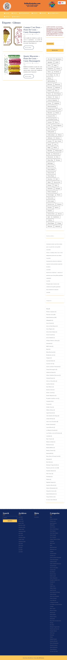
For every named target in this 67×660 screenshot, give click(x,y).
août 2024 (21, 543)
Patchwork (50, 188)
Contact (7, 16)
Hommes (58, 138)
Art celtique (50, 74)
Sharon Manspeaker (51, 488)
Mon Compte (16, 16)
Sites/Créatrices (24, 13)
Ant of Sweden (49, 337)
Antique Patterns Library (52, 340)
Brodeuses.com (50, 355)
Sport (49, 216)
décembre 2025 (22, 525)
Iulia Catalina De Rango (52, 415)
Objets (49, 182)
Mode (49, 153)
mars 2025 (21, 535)
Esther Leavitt (49, 392)
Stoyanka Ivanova (50, 491)
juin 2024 (20, 547)
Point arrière (51, 198)
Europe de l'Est (51, 115)
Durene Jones (49, 389)
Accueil (7, 13)
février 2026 (21, 521)
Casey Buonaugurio (51, 369)
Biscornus (50, 87)
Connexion (36, 517)
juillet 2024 (21, 545)
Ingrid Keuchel (49, 412)
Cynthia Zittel (49, 383)
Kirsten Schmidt (50, 424)
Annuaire (43, 13)
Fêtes (54, 128)
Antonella (48, 343)
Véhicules (50, 226)
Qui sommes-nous (53, 13)
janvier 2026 (21, 523)
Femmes (50, 122)
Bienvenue (57, 84)
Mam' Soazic (49, 438)
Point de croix (51, 204)
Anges (55, 65)
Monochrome (56, 153)
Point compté (51, 201)
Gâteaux (60, 134)
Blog (47, 308)
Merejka (48, 459)
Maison (55, 147)
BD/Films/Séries (51, 81)
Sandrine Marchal (50, 485)
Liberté (49, 144)
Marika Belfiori (49, 447)
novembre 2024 (22, 537)
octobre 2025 (21, 529)
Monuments (50, 156)
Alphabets (50, 62)
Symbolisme (56, 216)
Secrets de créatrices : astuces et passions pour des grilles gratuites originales (54, 275)
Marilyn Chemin (50, 450)
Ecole (59, 109)
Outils (56, 185)
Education (50, 112)
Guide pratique (51, 134)
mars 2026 (21, 519)
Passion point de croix (51, 467)
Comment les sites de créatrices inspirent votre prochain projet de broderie (54, 264)
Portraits (50, 207)
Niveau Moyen (51, 175)
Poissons (59, 204)
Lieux (55, 144)
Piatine (48, 479)
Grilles (15, 13)
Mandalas (50, 150)
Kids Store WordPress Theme (30, 657)
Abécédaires (59, 59)
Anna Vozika (49, 323)
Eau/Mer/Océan (51, 109)
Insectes (50, 141)
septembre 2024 (22, 541)
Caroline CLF (49, 363)
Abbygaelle (49, 320)
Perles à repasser (52, 191)
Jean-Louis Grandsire (51, 421)
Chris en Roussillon (51, 381)
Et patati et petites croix (52, 398)
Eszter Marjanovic (50, 395)
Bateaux (49, 78)
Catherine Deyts (50, 372)
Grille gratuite (51, 131)
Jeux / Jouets (58, 141)
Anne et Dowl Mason (51, 326)
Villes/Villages (51, 223)
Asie (57, 74)
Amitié (56, 62)
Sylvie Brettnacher (50, 493)
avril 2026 (21, 517)
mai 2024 (20, 549)
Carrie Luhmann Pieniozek (52, 366)
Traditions (50, 220)
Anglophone (50, 68)
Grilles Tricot (49, 407)
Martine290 (49, 453)
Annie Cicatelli (49, 334)
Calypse (48, 357)
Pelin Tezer (49, 473)
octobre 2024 (21, 539)
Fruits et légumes (57, 125)
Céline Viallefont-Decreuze (52, 375)
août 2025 (21, 533)
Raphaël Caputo (50, 482)
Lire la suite (29, 48)
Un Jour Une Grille (50, 499)
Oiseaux (49, 185)
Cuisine (49, 103)
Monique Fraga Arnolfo (51, 464)
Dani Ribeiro (49, 386)
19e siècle (50, 59)
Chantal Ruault (49, 378)
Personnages (51, 194)
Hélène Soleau (49, 410)
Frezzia (48, 404)
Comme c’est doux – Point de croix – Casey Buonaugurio (33, 29)
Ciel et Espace (57, 93)
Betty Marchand (50, 352)
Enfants (57, 112)
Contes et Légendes (52, 100)
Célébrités (56, 103)
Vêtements (57, 226)
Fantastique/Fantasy (52, 119)
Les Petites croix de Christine (53, 433)
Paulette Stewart (50, 470)
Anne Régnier (49, 329)
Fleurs (56, 122)
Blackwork (57, 87)
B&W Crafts (49, 346)
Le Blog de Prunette (51, 430)
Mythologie (50, 163)
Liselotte (48, 436)
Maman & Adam (50, 441)
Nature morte (51, 166)
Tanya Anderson (50, 496)
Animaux (58, 68)
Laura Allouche (49, 427)
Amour (49, 65)
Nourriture (50, 179)
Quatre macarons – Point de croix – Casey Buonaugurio (32, 58)
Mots (57, 156)
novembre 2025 (22, 527)
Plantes (59, 194)
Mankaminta (49, 444)
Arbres (49, 71)
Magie (49, 147)
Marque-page (58, 150)
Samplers (50, 210)
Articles (35, 13)
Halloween (50, 138)
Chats (56, 90)
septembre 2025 (22, 531)
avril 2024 (21, 551)
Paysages (58, 188)
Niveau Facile (51, 172)
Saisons (57, 207)
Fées (49, 128)
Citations (50, 97)
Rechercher (50, 43)
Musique (58, 160)
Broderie (50, 90)
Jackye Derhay (49, 418)
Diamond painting (52, 106)
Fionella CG (49, 401)
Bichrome (50, 84)
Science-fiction (51, 213)
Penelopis (48, 476)
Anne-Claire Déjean (51, 331)
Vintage (59, 223)
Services (60, 213)
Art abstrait (56, 71)
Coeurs (56, 97)
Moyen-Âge (50, 160)
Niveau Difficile (51, 169)
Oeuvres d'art (57, 182)
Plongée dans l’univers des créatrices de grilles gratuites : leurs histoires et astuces (53, 286)
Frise (49, 125)
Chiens (49, 93)
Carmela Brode (50, 360)
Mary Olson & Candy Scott (52, 456)
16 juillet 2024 (28, 34)
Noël (57, 179)
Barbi (47, 349)
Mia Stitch (48, 462)
